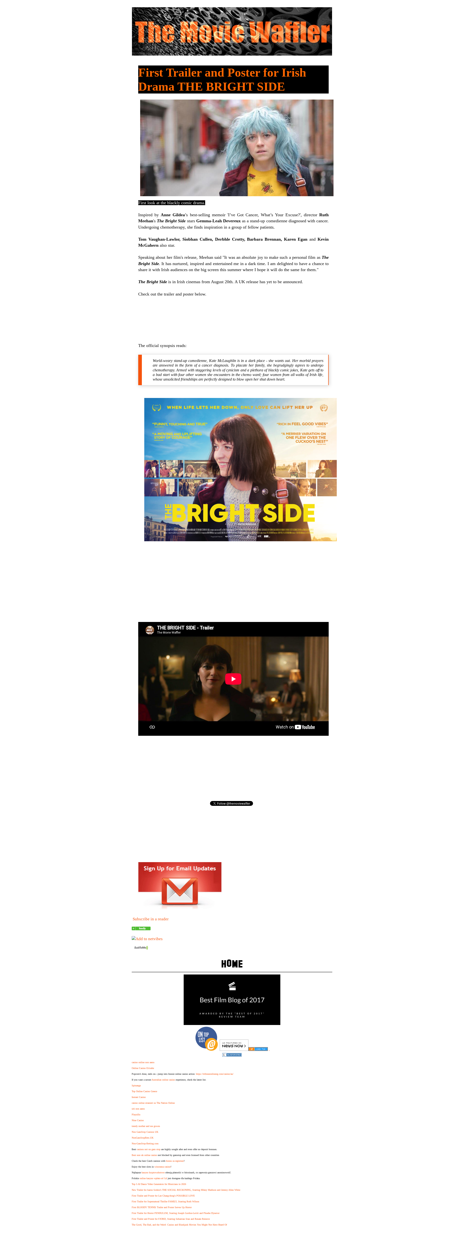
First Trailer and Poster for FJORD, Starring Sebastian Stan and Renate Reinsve (171, 1219)
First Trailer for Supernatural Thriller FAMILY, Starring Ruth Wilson (165, 1201)
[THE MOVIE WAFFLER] (141, 929)
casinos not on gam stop (148, 1149)
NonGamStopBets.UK (142, 1137)
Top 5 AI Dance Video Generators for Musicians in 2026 (159, 1184)
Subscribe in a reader (151, 919)
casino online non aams (143, 1062)
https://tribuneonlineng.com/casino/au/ (214, 1074)
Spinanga (136, 1085)
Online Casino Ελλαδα (143, 1068)
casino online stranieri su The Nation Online (153, 1103)
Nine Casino (138, 1120)
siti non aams (138, 1108)
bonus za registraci (175, 1161)
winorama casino (162, 1166)
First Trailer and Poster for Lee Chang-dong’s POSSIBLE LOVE (163, 1195)
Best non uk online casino (144, 1155)
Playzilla (136, 1114)
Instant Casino (139, 1097)
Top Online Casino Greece (144, 1091)
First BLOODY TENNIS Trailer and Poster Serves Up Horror (162, 1207)
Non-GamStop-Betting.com (145, 1143)
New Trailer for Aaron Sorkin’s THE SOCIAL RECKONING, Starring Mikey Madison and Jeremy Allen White (186, 1190)
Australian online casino (163, 1079)
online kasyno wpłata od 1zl (153, 1178)
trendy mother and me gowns (146, 1126)
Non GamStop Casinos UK (145, 1132)
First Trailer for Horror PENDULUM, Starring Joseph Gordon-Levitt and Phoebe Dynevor (175, 1213)
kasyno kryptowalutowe (153, 1172)
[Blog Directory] (258, 1049)
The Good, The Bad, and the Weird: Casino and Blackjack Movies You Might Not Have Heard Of (179, 1224)
